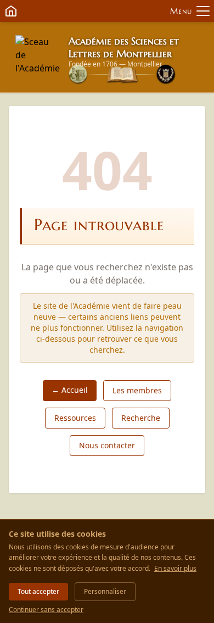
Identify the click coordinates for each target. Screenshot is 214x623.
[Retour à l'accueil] (37, 57)
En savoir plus (175, 568)
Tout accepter (38, 591)
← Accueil (70, 390)
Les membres (137, 390)
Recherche (140, 418)
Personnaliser (105, 591)
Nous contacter (107, 445)
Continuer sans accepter (46, 609)
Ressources (75, 418)
